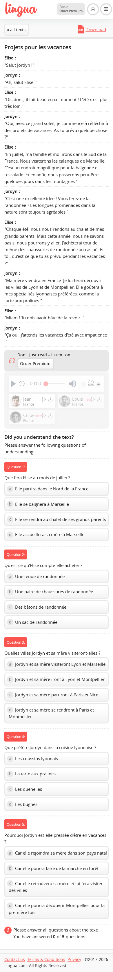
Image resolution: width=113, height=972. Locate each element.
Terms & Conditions (46, 959)
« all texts (16, 29)
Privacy (74, 959)
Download (95, 29)
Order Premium (35, 363)
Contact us (14, 959)
